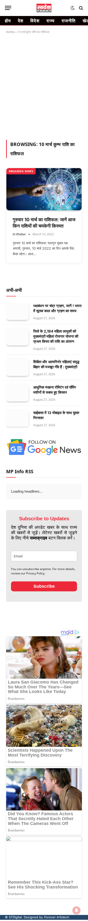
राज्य (50, 21)
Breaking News (21, 171)
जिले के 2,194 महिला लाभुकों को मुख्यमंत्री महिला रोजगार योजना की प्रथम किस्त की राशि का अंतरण (55, 336)
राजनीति (69, 21)
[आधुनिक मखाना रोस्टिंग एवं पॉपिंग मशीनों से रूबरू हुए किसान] (17, 393)
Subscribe (44, 597)
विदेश (35, 21)
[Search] (80, 7)
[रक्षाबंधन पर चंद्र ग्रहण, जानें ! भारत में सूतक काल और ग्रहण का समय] (17, 311)
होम (8, 21)
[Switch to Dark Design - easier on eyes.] (72, 8)
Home (10, 32)
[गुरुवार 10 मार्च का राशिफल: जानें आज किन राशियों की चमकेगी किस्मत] (44, 189)
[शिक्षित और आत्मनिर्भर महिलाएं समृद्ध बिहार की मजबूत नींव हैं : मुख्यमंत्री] (17, 367)
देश (21, 21)
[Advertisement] (44, 86)
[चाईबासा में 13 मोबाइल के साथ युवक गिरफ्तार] (17, 418)
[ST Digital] (44, 8)
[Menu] (8, 7)
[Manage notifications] (76, 910)
